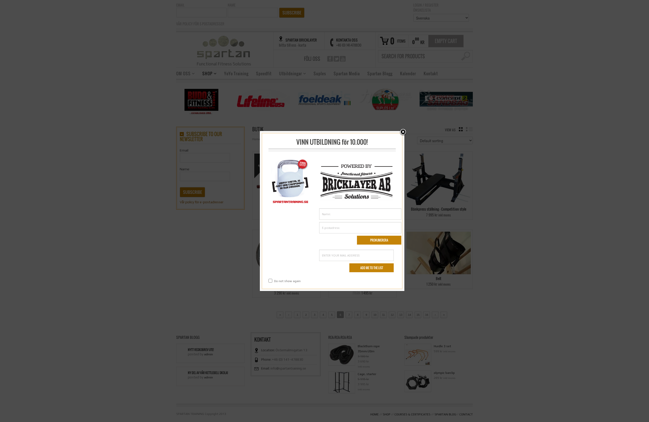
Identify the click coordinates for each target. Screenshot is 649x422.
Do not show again (287, 281)
